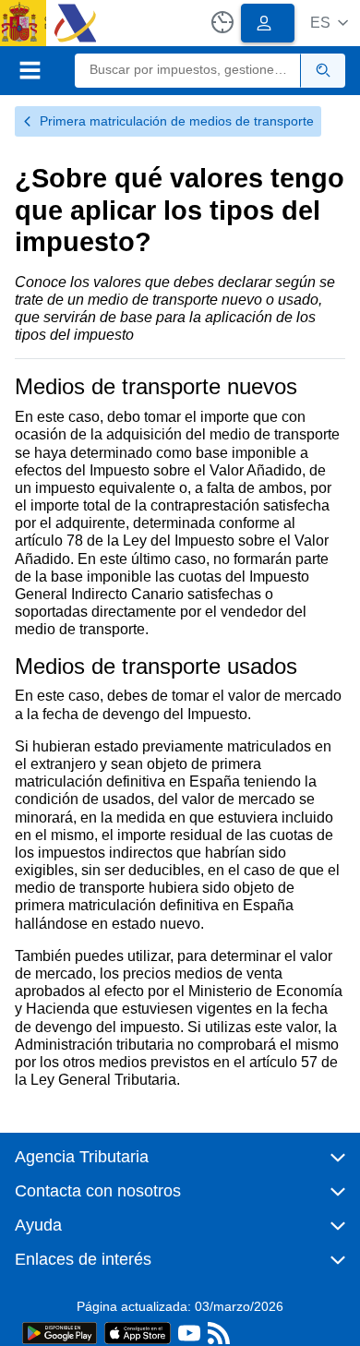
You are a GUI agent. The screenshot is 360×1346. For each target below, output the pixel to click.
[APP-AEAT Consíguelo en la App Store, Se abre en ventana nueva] (137, 1332)
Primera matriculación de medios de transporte (177, 121)
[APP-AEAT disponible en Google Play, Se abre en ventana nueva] (59, 1332)
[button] (329, 22)
